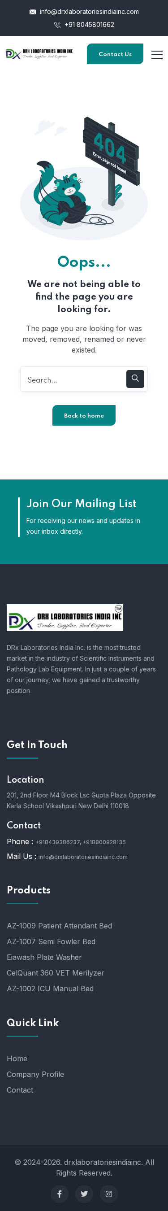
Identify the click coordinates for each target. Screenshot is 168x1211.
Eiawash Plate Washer (44, 957)
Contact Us (115, 54)
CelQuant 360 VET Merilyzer (55, 972)
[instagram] (109, 1194)
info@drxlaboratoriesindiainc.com (88, 11)
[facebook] (60, 1194)
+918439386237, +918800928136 (80, 842)
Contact (20, 1089)
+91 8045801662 (88, 24)
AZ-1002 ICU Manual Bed (50, 988)
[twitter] (84, 1194)
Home (17, 1058)
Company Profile (35, 1074)
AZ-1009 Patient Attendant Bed (59, 925)
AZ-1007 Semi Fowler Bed (51, 941)
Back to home (84, 416)
